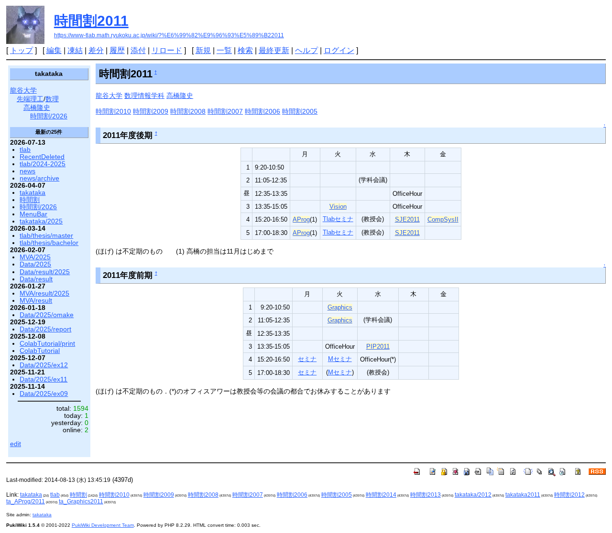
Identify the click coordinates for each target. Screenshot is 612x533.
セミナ (307, 358)
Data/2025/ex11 (43, 379)
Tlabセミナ (338, 219)
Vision (338, 206)
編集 (54, 50)
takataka (32, 192)
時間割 (30, 199)
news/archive (39, 178)
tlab (25, 149)
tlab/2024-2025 (43, 164)
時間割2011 (91, 21)
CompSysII (443, 219)
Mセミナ (340, 358)
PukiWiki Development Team (103, 525)
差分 (96, 50)
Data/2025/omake (47, 315)
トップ (21, 50)
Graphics (340, 307)
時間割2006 (262, 111)
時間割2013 (425, 495)
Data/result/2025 (45, 272)
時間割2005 (299, 111)
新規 (203, 50)
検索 (245, 50)
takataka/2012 (473, 495)
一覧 (224, 50)
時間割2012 (569, 495)
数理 (52, 99)
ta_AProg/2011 (25, 501)
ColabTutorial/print (47, 343)
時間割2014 (381, 495)
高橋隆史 (179, 95)
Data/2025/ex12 (44, 365)
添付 (138, 50)
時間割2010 (113, 111)
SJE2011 (407, 219)
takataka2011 (522, 495)
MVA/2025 (35, 257)
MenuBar (33, 214)
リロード (167, 50)
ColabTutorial (40, 350)
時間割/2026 (48, 116)
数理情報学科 (144, 95)
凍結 (75, 50)
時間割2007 (225, 111)
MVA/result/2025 (44, 293)
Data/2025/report (45, 329)
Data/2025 (35, 264)
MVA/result (36, 300)
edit (15, 444)
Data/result (36, 279)
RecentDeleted (42, 156)
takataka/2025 (41, 221)
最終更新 (274, 50)
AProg (301, 219)
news (27, 171)
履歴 (117, 50)
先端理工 (30, 99)
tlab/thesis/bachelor (49, 242)
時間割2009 (150, 111)
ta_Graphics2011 (81, 501)
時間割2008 (188, 111)
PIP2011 (378, 346)
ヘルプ (306, 50)
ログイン (339, 50)
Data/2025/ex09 (44, 393)
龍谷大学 (109, 95)
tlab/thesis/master (46, 235)
